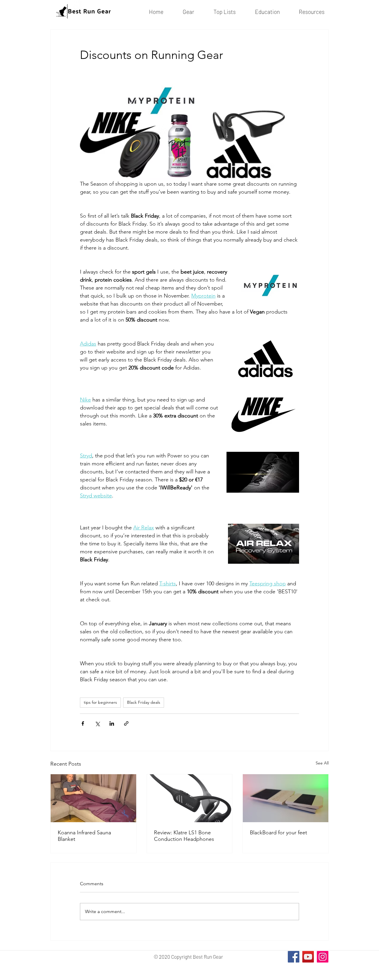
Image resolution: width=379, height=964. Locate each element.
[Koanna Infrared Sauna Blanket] (93, 798)
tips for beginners (100, 702)
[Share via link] (126, 723)
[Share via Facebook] (83, 723)
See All (322, 763)
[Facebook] (293, 957)
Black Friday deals (143, 702)
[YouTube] (308, 957)
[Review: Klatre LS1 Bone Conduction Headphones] (189, 798)
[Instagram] (322, 957)
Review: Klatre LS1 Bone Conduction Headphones (184, 835)
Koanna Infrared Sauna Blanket (84, 835)
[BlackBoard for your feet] (285, 798)
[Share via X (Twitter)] (97, 723)
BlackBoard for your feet (278, 832)
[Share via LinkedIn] (112, 723)
